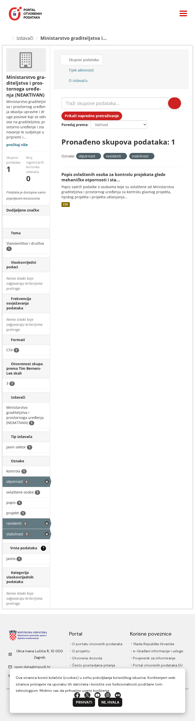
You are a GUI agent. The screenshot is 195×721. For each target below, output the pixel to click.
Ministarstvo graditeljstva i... (73, 38)
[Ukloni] (97, 156)
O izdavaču (78, 80)
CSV (65, 204)
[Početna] (8, 38)
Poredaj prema (74, 124)
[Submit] (174, 103)
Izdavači (25, 38)
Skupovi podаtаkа (83, 59)
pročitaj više (17, 144)
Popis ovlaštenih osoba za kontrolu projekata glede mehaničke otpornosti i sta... (113, 177)
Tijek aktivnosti (81, 70)
